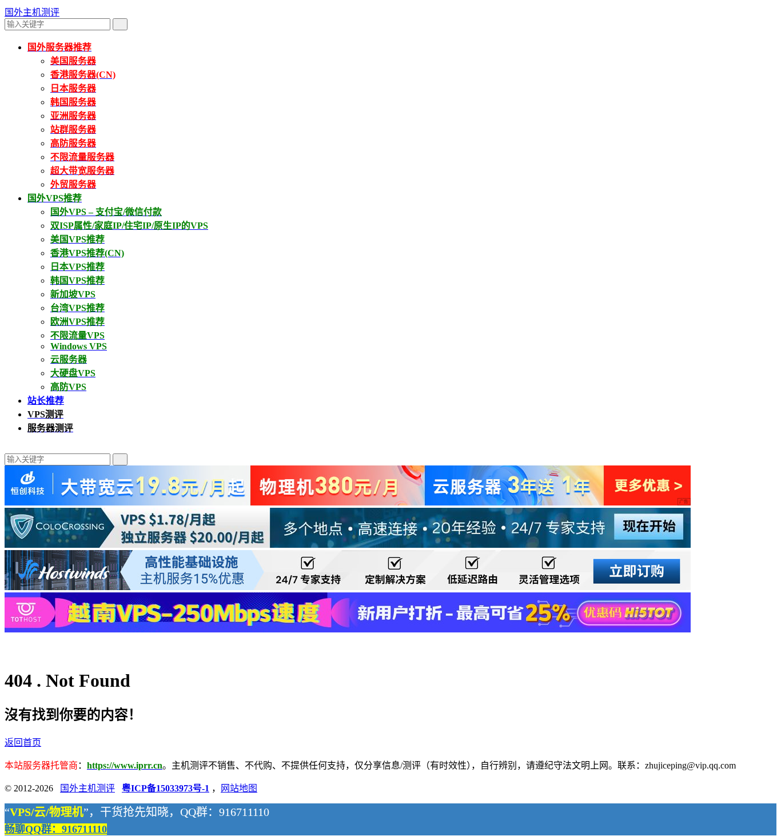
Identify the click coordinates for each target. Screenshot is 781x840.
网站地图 (239, 788)
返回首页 (23, 742)
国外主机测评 (32, 12)
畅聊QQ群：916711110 (56, 829)
